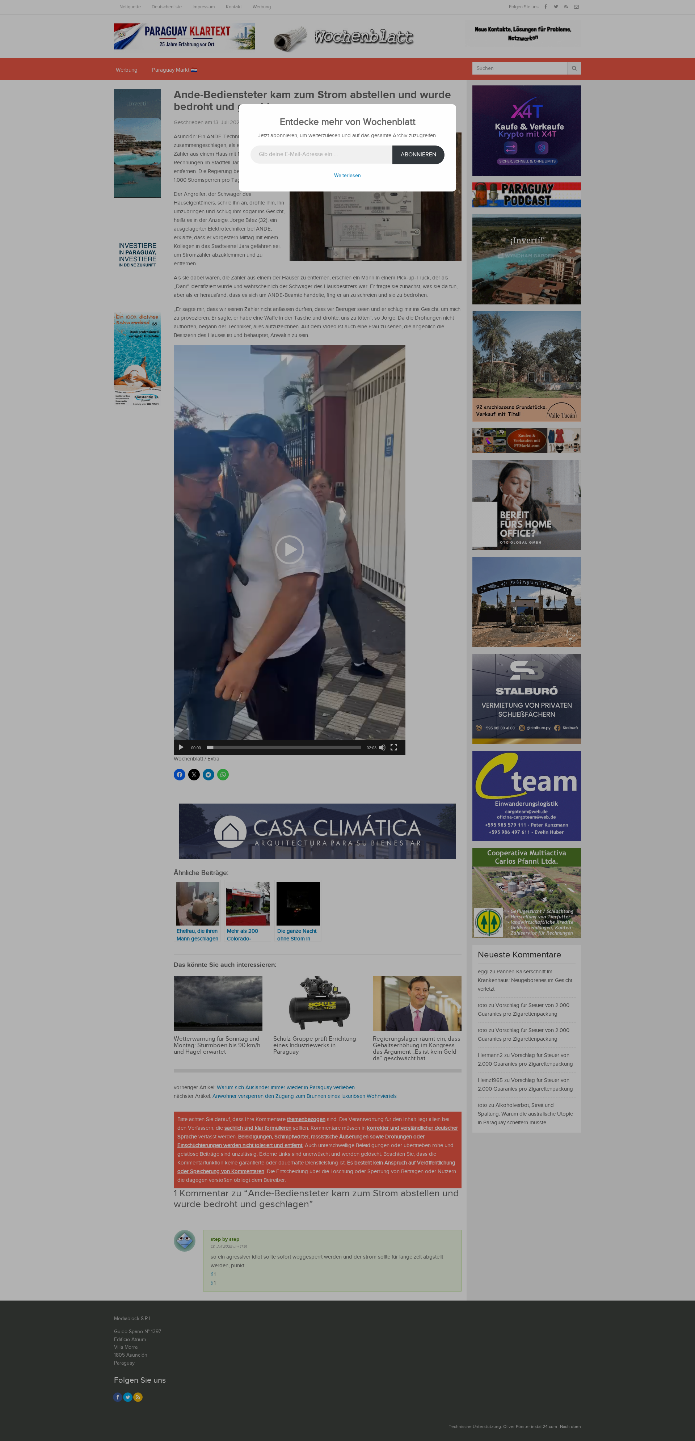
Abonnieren (418, 154)
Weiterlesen (347, 175)
